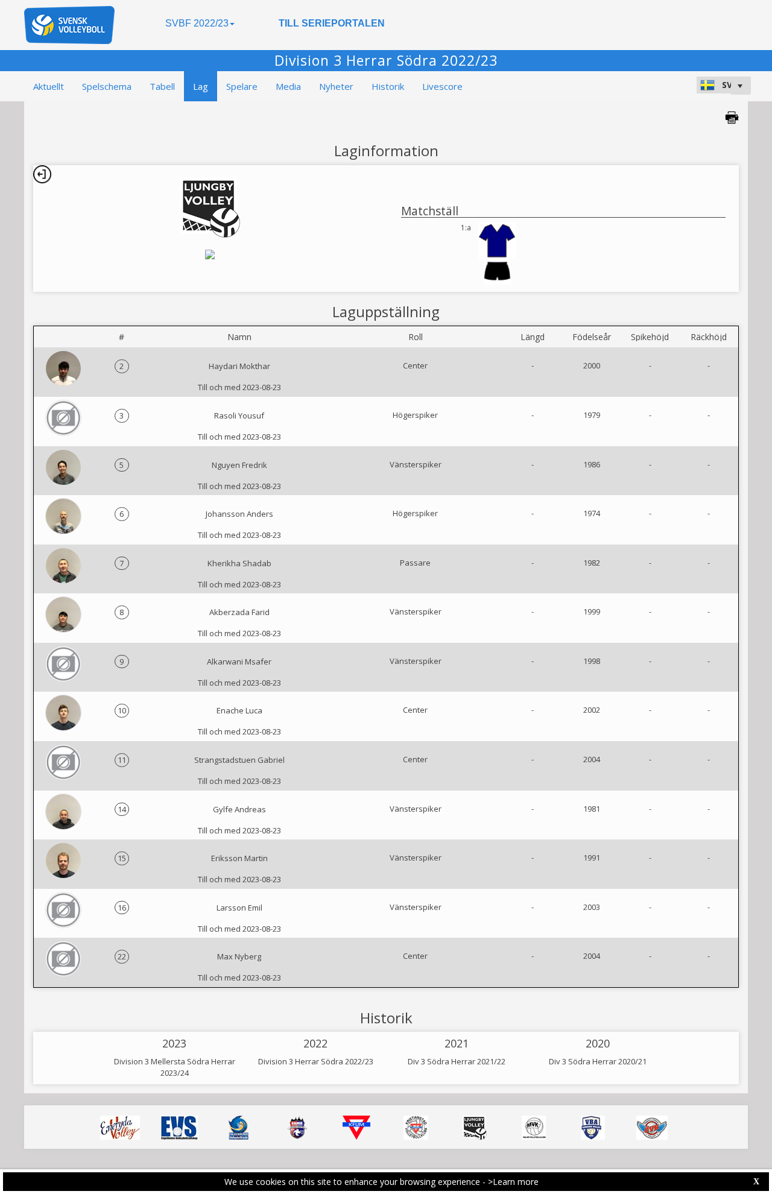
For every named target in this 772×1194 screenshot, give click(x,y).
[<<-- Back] (42, 174)
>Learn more (513, 1181)
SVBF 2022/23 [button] (197, 23)
